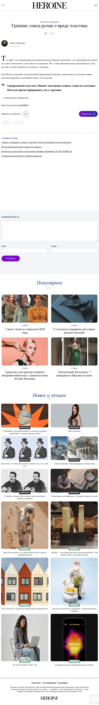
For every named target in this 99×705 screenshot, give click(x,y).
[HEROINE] (49, 5)
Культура (44, 22)
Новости (54, 22)
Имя (4, 246)
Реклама (36, 683)
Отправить (10, 258)
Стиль (25, 325)
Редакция (62, 683)
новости (6, 122)
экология (18, 122)
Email (54, 246)
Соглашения (49, 683)
